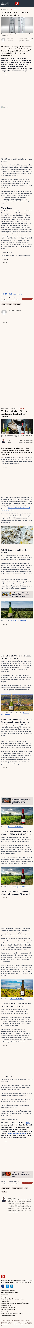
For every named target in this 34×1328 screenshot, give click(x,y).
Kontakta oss (5, 1295)
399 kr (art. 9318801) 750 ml (19, 620)
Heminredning (6, 304)
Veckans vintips (17, 1188)
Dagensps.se (4, 9)
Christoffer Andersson (14, 310)
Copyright (4, 1297)
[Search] (29, 4)
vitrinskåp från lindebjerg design (11, 294)
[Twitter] (7, 1286)
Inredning (17, 304)
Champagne (5, 1188)
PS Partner (4, 1311)
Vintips (4, 1192)
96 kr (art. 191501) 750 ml (17, 999)
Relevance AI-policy (7, 1305)
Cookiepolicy (5, 1301)
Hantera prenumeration (8, 1290)
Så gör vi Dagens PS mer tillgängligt (12, 1313)
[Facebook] (2, 1286)
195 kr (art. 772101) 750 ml (15, 827)
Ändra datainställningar (8, 1316)
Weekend (13, 9)
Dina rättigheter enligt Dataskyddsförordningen (15, 1303)
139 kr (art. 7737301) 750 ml (21, 887)
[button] (17, 535)
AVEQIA (28, 1123)
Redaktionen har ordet (8, 1309)
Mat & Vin (21, 408)
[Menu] (31, 4)
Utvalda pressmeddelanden (9, 1293)
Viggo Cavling (12, 1198)
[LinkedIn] (11, 1286)
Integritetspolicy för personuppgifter (12, 1299)
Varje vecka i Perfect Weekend (16, 1133)
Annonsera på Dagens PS (9, 1307)
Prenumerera (27, 299)
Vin (26, 1188)
